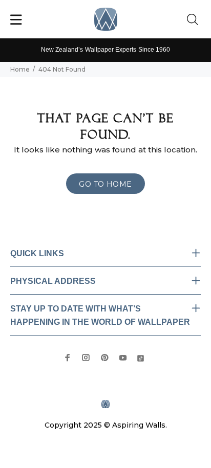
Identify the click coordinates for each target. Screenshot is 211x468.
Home (20, 69)
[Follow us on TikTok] (140, 357)
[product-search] (194, 20)
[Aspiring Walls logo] (105, 19)
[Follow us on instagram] (86, 357)
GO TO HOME (105, 184)
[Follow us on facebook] (67, 357)
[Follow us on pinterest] (104, 357)
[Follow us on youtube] (123, 357)
